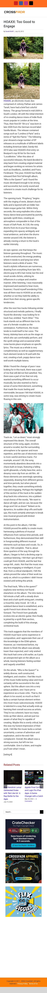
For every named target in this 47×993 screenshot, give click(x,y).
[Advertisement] (23, 946)
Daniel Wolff (9, 31)
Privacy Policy (22, 984)
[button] (5, 786)
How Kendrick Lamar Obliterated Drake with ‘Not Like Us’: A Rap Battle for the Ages (12, 793)
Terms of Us (33, 984)
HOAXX (7, 100)
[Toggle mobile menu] (42, 11)
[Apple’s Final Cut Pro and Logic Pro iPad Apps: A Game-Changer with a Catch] (34, 771)
